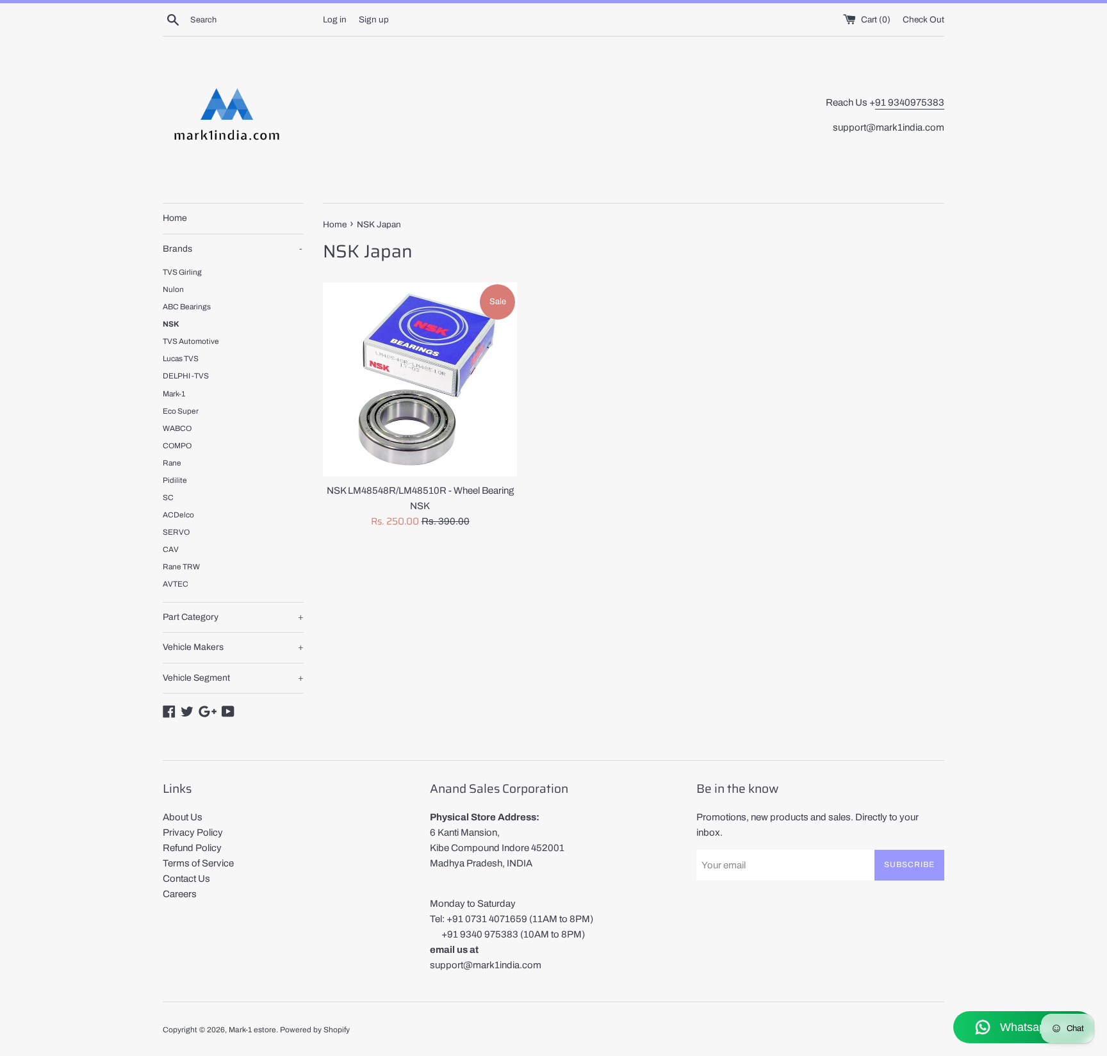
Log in (335, 19)
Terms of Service (198, 863)
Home (175, 218)
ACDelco (178, 515)
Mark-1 (174, 394)
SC (168, 497)
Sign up (374, 19)
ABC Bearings (187, 307)
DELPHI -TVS (186, 376)
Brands (232, 249)
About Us (182, 817)
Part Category (233, 617)
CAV (171, 549)
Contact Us (186, 878)
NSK (171, 324)
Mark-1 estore (252, 1029)
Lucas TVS (181, 358)
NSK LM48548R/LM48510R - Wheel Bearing (420, 490)
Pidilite (175, 480)
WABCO (177, 428)
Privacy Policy (193, 832)
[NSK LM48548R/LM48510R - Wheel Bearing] (420, 379)
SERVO (176, 532)
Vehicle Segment (233, 678)
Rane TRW (181, 567)
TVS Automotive (191, 341)
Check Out (923, 19)
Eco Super (181, 411)
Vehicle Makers (233, 647)
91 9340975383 (909, 102)
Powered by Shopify (315, 1029)
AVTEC (175, 584)
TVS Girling (182, 272)
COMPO (177, 446)
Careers (180, 894)
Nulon (173, 289)
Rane (172, 463)
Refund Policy (192, 848)
